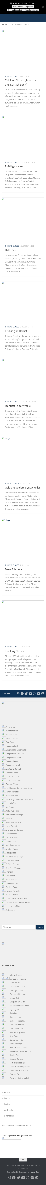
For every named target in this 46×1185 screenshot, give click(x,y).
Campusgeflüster (13, 746)
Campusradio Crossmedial (16, 750)
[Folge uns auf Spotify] (38, 693)
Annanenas (10, 727)
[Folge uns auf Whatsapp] (34, 693)
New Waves (14, 1036)
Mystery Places (12, 849)
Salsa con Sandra (16, 1059)
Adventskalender (16, 975)
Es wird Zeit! (14, 998)
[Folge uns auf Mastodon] (42, 693)
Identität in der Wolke (18, 406)
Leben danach (11, 834)
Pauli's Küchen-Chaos (18, 1047)
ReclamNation (11, 879)
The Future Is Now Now (19, 1070)
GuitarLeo (13, 1013)
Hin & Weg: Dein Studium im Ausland (20, 799)
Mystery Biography (17, 1032)
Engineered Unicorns (18, 994)
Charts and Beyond (13, 769)
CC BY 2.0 (27, 1125)
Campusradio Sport (17, 986)
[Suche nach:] (19, 927)
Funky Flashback (12, 792)
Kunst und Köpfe (16, 1028)
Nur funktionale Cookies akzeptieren (23, 10)
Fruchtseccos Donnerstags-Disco (19, 788)
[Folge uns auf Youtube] (30, 693)
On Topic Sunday (12, 864)
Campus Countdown (18, 979)
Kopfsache (10, 818)
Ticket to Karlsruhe (13, 891)
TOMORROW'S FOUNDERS (16, 898)
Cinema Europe (12, 773)
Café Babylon (11, 742)
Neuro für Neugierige (14, 857)
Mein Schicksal (13, 569)
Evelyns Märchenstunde (19, 1005)
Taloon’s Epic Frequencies (20, 1067)
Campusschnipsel (13, 765)
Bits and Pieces (12, 738)
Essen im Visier (12, 784)
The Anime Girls (12, 883)
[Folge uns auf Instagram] (18, 693)
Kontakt (7, 1104)
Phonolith (9, 872)
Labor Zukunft (11, 826)
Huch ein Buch (11, 803)
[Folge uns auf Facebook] (22, 693)
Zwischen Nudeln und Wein (20, 1078)
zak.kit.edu (8, 1110)
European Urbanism (17, 1002)
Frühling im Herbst (16, 331)
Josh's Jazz (10, 807)
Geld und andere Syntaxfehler (22, 487)
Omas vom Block (12, 860)
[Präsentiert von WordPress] (17, 1172)
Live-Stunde (11, 841)
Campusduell (15, 983)
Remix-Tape (15, 1055)
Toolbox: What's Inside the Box (18, 902)
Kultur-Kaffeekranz (13, 822)
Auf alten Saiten (12, 731)
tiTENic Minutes (12, 895)
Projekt (7, 1092)
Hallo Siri (10, 250)
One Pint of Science (13, 868)
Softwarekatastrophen (18, 1063)
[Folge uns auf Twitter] (26, 693)
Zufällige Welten (14, 166)
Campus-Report (12, 761)
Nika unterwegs (16, 1044)
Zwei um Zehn (15, 1074)
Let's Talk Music (12, 837)
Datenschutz (9, 1116)
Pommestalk (11, 876)
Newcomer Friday (17, 1040)
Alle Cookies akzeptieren (23, 7)
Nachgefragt (11, 853)
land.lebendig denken (14, 830)
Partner (7, 1098)
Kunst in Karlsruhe (17, 1025)
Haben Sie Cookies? (13, 795)
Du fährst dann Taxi (13, 780)
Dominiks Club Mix (13, 776)
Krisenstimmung (16, 1017)
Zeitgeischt (10, 910)
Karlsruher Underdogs (14, 815)
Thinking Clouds (12, 76)
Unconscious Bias (13, 906)
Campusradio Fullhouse (15, 754)
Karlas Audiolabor (12, 811)
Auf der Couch (11, 734)
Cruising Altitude (16, 990)
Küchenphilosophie (17, 1021)
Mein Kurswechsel (13, 845)
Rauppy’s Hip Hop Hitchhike (20, 1051)
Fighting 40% (15, 1009)
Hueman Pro (34, 1172)
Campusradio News (13, 757)
